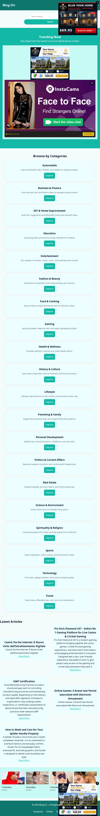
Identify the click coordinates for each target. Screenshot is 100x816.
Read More (24, 656)
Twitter (49, 811)
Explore (49, 175)
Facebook (38, 811)
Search (50, 22)
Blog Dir (9, 5)
